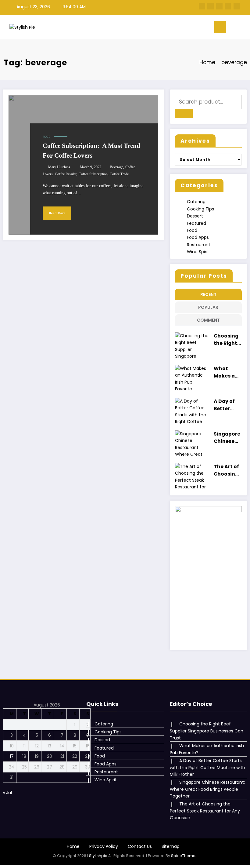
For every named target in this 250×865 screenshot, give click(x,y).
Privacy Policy (103, 846)
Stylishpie (98, 855)
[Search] (233, 28)
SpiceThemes (184, 855)
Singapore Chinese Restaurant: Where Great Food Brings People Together (227, 437)
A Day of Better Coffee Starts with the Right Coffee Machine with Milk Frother (225, 405)
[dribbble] (219, 6)
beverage (116, 167)
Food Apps (198, 237)
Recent (208, 294)
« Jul (7, 793)
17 (12, 756)
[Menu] (220, 27)
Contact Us (140, 846)
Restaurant (198, 245)
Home (73, 846)
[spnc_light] (243, 28)
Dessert (195, 216)
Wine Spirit (198, 252)
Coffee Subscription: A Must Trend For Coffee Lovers (91, 150)
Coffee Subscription (93, 174)
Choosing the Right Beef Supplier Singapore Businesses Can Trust (227, 339)
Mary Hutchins (59, 167)
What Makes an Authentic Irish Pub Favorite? (227, 372)
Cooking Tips (200, 209)
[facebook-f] (202, 6)
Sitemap (171, 846)
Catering (196, 202)
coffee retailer (66, 174)
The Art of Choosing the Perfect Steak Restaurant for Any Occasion (227, 470)
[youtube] (237, 6)
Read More (57, 213)
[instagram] (228, 6)
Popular (208, 307)
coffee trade (119, 174)
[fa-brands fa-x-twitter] (210, 6)
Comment (208, 320)
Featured (196, 223)
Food (47, 136)
